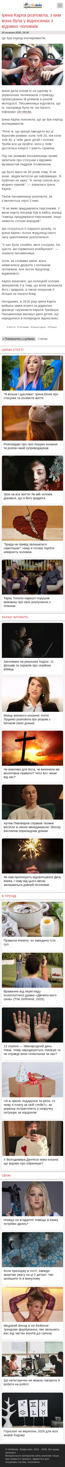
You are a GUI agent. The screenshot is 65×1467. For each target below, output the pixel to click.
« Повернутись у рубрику (19, 338)
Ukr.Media (24, 112)
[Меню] (60, 5)
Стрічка (42, 338)
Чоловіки (24, 327)
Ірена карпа (39, 327)
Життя (12, 327)
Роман (53, 327)
